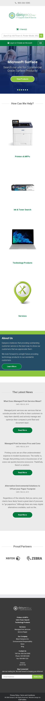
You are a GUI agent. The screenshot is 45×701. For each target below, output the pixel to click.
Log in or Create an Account (20, 43)
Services (22, 627)
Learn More (11, 366)
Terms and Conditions (27, 695)
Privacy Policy (14, 695)
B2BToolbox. (22, 700)
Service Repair (22, 632)
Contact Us (22, 651)
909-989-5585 (25, 656)
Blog (22, 646)
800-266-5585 (24, 3)
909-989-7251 (24, 658)
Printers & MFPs (22, 617)
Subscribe (38, 677)
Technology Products (22, 622)
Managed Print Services (22, 629)
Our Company (22, 636)
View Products (22, 79)
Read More (22, 430)
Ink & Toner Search (22, 620)
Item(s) (23, 29)
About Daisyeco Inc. (22, 639)
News (22, 644)
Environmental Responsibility (22, 641)
